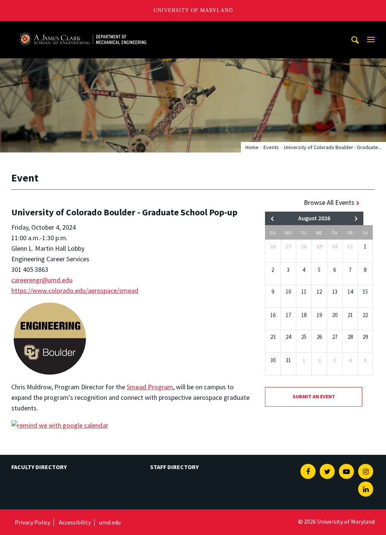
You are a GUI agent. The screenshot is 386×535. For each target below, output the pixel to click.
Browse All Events (329, 202)
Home (252, 147)
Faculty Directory (39, 467)
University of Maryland (193, 10)
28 (304, 246)
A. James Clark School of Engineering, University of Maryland (82, 28)
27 (288, 246)
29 (319, 246)
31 (350, 246)
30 (335, 246)
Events (271, 147)
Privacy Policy (32, 522)
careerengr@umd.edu (41, 280)
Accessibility (75, 522)
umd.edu (110, 522)
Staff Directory (174, 467)
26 (273, 246)
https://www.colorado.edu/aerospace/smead (74, 290)
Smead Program (150, 387)
